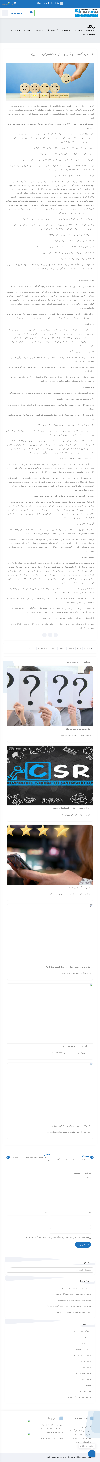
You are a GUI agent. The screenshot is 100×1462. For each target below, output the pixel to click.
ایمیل (45, 1212)
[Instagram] (10, 1457)
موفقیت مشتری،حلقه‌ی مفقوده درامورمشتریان (74, 1300)
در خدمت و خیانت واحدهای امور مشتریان (76, 1288)
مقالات (88, 1385)
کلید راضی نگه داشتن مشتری (79, 888)
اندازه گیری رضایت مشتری (81, 1331)
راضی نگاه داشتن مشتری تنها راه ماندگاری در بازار (71, 1126)
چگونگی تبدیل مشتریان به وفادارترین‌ (77, 1046)
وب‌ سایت (87, 1225)
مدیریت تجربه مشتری (83, 1373)
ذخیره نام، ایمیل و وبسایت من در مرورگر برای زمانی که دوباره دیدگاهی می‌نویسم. (57, 1237)
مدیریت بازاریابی (85, 1361)
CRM (79, 648)
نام (89, 1212)
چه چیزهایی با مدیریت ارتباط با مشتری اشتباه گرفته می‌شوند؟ (69, 1306)
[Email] (7, 1457)
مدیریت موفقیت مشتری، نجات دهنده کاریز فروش (73, 1294)
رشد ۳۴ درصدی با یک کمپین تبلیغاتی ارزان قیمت (74, 1312)
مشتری (32, 648)
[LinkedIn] (17, 1457)
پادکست (88, 1337)
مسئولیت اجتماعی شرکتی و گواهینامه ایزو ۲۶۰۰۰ (72, 808)
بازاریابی (71, 648)
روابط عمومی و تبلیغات (83, 1349)
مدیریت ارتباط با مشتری (47, 648)
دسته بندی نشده (85, 1343)
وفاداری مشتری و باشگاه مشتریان (79, 1397)
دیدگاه (88, 1178)
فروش (62, 648)
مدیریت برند (86, 1367)
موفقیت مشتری (85, 1391)
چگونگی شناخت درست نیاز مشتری (77, 729)
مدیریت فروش (86, 1379)
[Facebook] (21, 1457)
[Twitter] (14, 1457)
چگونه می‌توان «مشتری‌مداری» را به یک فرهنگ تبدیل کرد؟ (68, 967)
